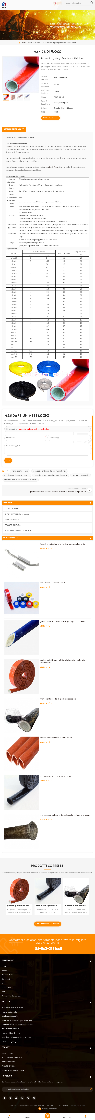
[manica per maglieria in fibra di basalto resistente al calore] (21, 831)
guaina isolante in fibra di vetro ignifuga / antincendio (63, 621)
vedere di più (45, 548)
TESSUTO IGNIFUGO (13, 525)
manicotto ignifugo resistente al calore (33, 429)
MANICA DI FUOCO (12, 508)
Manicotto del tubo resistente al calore (20, 479)
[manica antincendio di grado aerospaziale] (21, 715)
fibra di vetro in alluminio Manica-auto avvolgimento (62, 544)
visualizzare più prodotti (48, 924)
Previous (3, 895)
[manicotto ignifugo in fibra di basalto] (21, 792)
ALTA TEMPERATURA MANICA (17, 514)
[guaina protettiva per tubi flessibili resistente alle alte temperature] (21, 676)
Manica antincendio (20, 471)
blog (3, 983)
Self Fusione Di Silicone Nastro (52, 583)
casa (23, 42)
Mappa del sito (7, 987)
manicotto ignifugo (9, 1041)
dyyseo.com (81, 1105)
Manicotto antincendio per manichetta (49, 471)
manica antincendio (80, 475)
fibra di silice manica (10, 1029)
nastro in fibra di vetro (11, 1033)
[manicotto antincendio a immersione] (21, 754)
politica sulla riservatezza (11, 996)
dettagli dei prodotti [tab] (14, 129)
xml (3, 992)
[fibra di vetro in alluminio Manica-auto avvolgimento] (21, 560)
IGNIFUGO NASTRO (12, 519)
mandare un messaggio (47, 1116)
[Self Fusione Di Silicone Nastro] (21, 599)
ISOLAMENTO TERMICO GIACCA (18, 530)
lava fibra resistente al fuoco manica (17, 1037)
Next (92, 895)
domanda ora (49, 118)
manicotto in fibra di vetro (12, 1008)
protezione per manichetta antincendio (50, 475)
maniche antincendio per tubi (16, 475)
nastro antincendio (9, 1012)
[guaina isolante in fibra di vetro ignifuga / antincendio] (21, 637)
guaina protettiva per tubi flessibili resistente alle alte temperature (62, 661)
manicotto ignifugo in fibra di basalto (55, 776)
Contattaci (16, 940)
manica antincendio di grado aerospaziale (58, 699)
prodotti (5, 971)
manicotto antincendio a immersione (56, 738)
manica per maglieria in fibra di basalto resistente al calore (65, 815)
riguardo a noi (7, 975)
